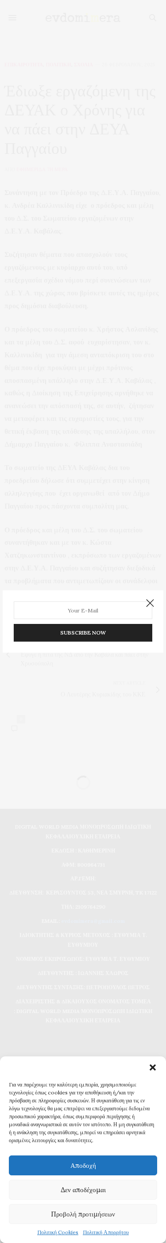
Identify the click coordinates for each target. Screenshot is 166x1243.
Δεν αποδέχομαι (83, 1190)
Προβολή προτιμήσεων (83, 1214)
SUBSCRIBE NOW (83, 632)
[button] (152, 1067)
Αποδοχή (83, 1165)
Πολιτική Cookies (57, 1232)
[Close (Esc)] (150, 603)
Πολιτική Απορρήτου (106, 1232)
